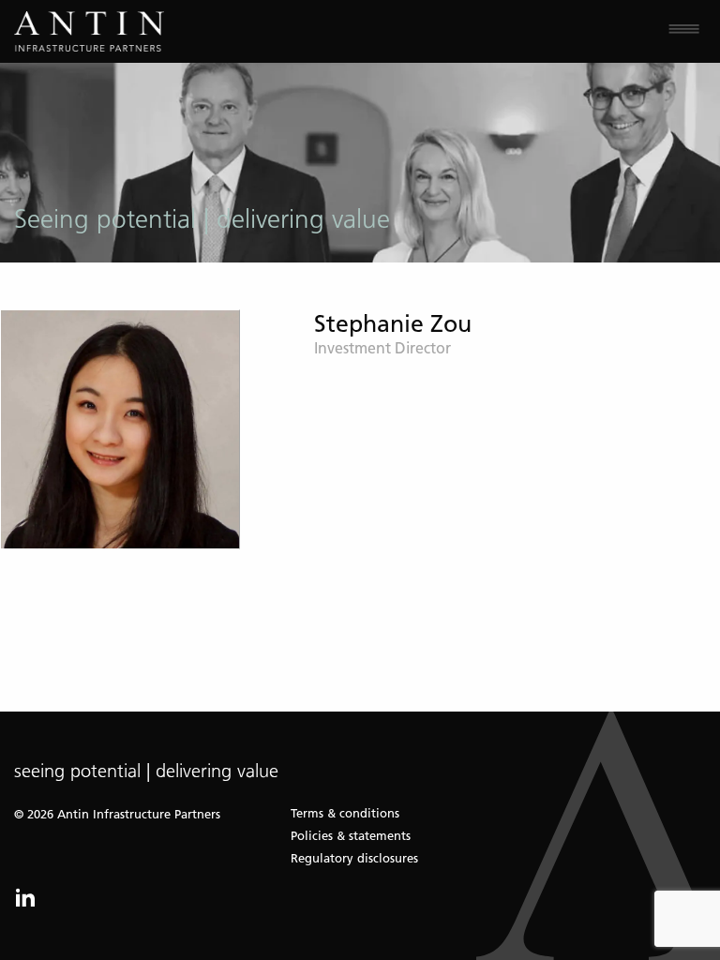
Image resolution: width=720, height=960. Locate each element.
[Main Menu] (540, 31)
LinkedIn (25, 897)
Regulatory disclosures (354, 858)
